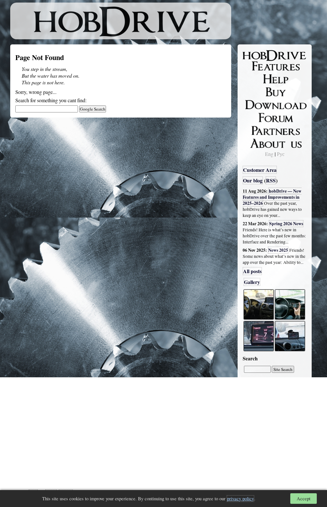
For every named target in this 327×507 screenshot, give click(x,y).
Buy (251, 91)
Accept (303, 498)
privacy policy (240, 498)
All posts (252, 271)
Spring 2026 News (286, 223)
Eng (269, 153)
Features (256, 66)
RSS (271, 180)
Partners (256, 129)
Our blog (252, 180)
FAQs (253, 78)
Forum (254, 116)
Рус (281, 153)
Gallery (252, 282)
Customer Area (260, 169)
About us (257, 142)
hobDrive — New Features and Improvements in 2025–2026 (272, 197)
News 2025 (278, 250)
